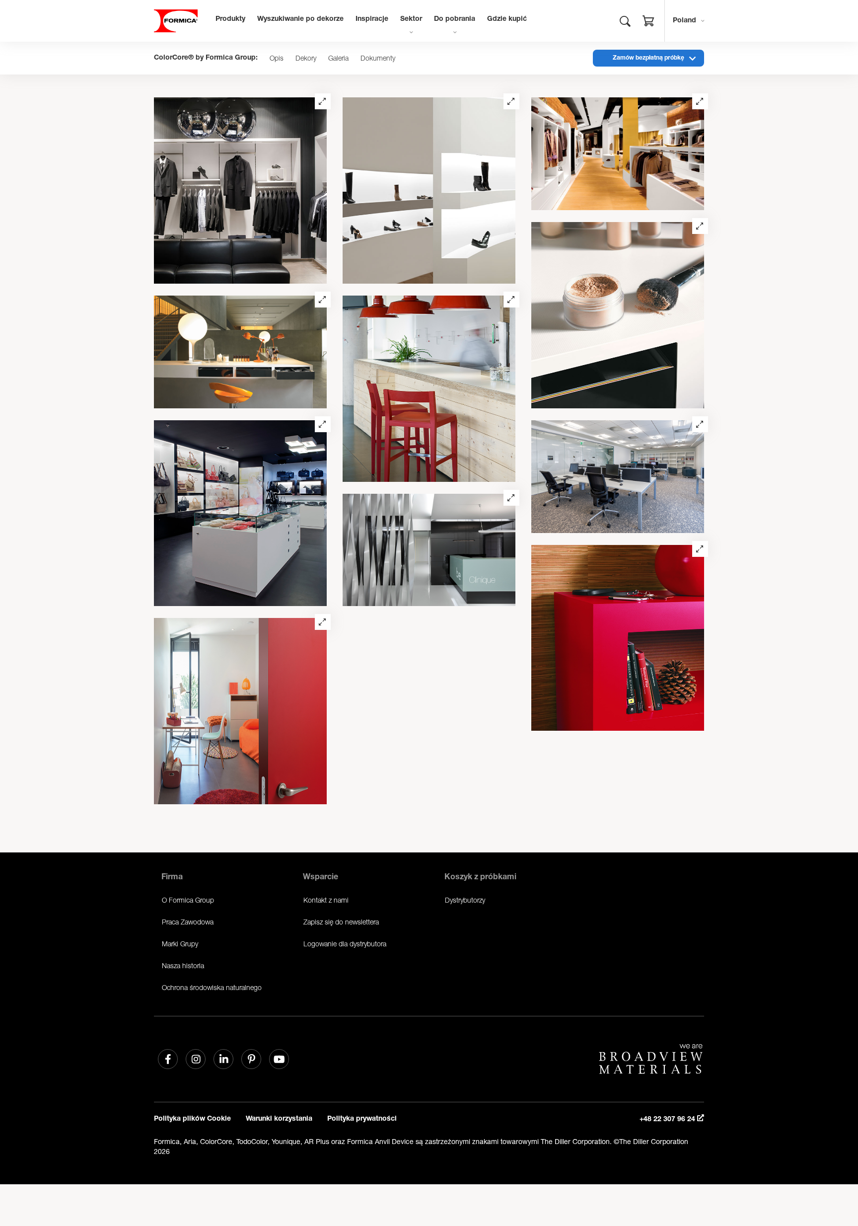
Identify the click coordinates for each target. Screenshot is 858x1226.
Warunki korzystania (279, 1119)
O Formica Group (188, 900)
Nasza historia (183, 965)
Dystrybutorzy (465, 900)
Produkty (230, 19)
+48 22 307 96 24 (668, 1119)
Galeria (338, 58)
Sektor (411, 19)
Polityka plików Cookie (192, 1119)
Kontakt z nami (326, 900)
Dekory (305, 58)
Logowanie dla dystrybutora (344, 943)
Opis (277, 58)
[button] (648, 22)
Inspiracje (372, 19)
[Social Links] (167, 1059)
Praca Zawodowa (188, 922)
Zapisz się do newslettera (341, 922)
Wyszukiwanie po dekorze (300, 19)
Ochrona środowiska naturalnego (212, 987)
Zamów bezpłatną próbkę (648, 58)
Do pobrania (454, 19)
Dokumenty (377, 58)
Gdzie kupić (507, 19)
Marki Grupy (180, 943)
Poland (684, 20)
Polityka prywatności (362, 1119)
